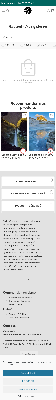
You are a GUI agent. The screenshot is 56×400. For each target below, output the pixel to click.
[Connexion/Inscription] (48, 11)
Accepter (28, 372)
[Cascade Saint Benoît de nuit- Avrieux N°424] (14, 131)
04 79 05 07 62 (26, 3)
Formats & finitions (18, 314)
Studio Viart (8, 330)
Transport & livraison (19, 317)
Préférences (28, 389)
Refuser (28, 381)
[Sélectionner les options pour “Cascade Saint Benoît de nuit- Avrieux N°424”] (23, 151)
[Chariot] (53, 11)
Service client (15, 304)
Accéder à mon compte (20, 297)
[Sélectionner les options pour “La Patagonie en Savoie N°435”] (50, 151)
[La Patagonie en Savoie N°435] (42, 131)
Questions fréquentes (19, 301)
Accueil (15, 26)
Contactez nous (28, 354)
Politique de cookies (26, 396)
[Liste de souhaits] (24, 115)
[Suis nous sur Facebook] (29, 279)
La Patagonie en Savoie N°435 (42, 154)
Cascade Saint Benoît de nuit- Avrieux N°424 (14, 154)
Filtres (9, 37)
